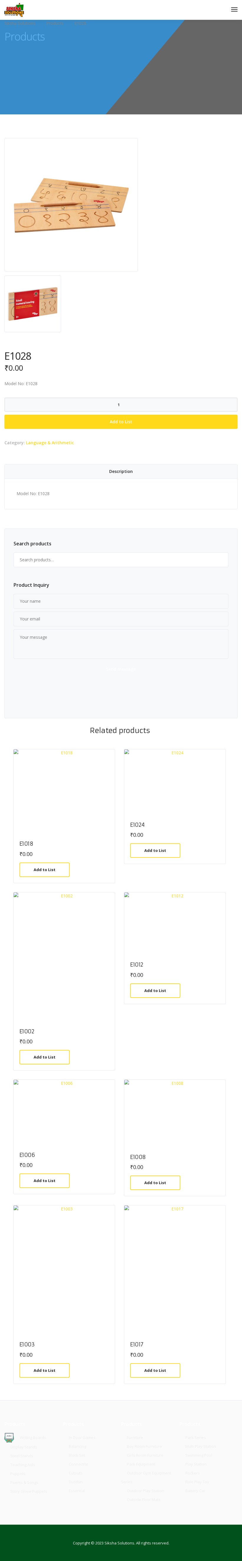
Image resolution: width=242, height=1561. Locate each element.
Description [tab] (121, 471)
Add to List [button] (44, 869)
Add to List (121, 421)
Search (221, 559)
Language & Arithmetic (50, 442)
